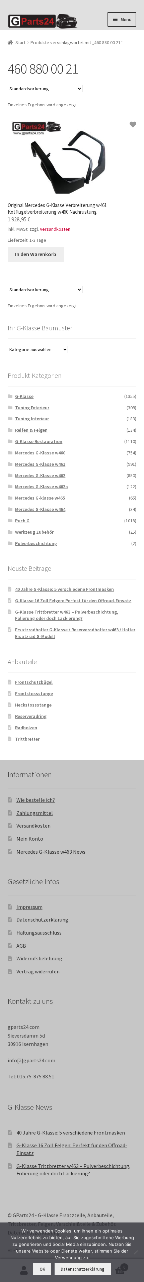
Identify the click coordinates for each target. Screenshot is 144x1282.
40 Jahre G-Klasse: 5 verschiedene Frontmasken (64, 589)
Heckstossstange (33, 705)
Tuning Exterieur (32, 408)
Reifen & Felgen (31, 430)
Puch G (22, 521)
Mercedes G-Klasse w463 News (50, 851)
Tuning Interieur (32, 419)
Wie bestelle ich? (35, 799)
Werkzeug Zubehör (34, 532)
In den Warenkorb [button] (35, 254)
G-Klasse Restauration (38, 441)
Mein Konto (29, 838)
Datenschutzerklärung (42, 919)
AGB (21, 945)
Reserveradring (31, 716)
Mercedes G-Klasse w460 (40, 453)
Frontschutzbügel (34, 682)
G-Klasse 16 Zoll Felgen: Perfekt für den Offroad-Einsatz (73, 601)
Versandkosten (55, 229)
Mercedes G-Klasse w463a (41, 487)
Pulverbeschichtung (36, 543)
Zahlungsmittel (34, 813)
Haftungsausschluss (39, 932)
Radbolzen (26, 728)
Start (20, 42)
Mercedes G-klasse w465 (40, 498)
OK (42, 1269)
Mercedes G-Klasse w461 (40, 464)
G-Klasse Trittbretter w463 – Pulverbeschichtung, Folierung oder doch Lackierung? (66, 615)
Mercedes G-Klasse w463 (40, 475)
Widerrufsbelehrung (39, 958)
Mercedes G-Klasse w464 (40, 509)
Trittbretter (27, 739)
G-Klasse (24, 396)
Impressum (29, 906)
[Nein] (135, 1252)
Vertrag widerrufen (38, 971)
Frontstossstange (34, 693)
